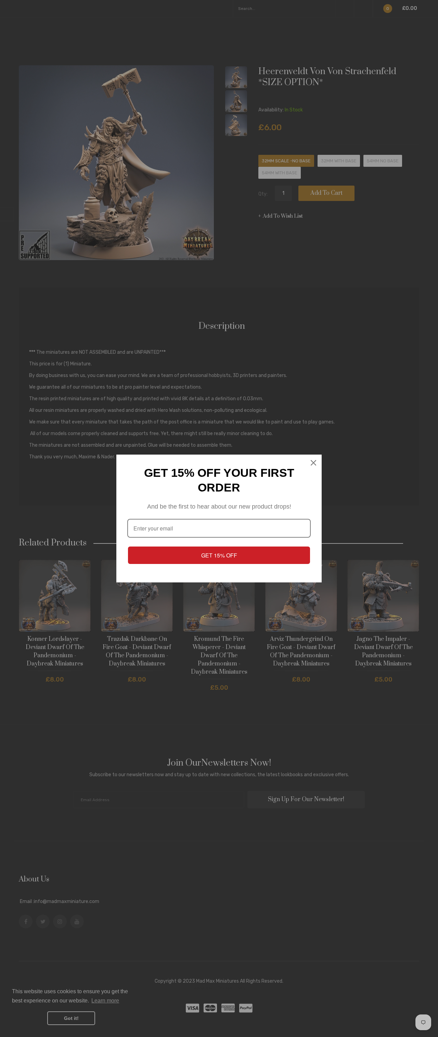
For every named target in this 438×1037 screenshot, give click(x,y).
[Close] (313, 463)
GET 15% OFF (219, 555)
